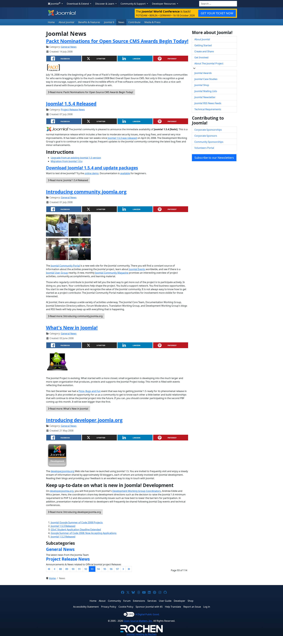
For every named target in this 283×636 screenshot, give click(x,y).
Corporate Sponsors (205, 135)
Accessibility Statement (86, 606)
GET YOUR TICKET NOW (217, 13)
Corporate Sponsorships (208, 129)
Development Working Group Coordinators (136, 491)
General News (68, 46)
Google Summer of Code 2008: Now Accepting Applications (83, 533)
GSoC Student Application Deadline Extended (76, 529)
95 (104, 569)
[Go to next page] (123, 569)
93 (92, 569)
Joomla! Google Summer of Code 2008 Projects (77, 522)
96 (111, 569)
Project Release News (73, 109)
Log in (206, 606)
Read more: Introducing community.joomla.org (76, 316)
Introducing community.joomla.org (86, 191)
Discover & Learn (105, 3)
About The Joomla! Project (208, 63)
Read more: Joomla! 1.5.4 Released (68, 180)
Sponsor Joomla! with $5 (149, 606)
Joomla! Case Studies (205, 79)
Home (51, 22)
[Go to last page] (129, 569)
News (121, 22)
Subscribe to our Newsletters (214, 158)
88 (60, 569)
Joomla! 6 (109, 22)
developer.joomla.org (62, 471)
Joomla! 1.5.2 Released (63, 536)
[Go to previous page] (54, 569)
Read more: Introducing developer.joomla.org (75, 512)
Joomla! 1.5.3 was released (122, 138)
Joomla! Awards (203, 73)
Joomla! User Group (57, 272)
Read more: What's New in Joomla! (68, 408)
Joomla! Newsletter (204, 97)
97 (117, 569)
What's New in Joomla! (72, 327)
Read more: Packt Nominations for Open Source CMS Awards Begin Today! (91, 92)
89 (66, 569)
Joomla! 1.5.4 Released (71, 103)
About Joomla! (66, 22)
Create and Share (204, 51)
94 (98, 569)
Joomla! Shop (201, 85)
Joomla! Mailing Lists (205, 91)
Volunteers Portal (204, 147)
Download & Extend (78, 3)
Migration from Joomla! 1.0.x (66, 161)
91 (79, 569)
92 (85, 569)
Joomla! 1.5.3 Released (63, 526)
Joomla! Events (137, 269)
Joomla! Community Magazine (111, 272)
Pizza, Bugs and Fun (90, 391)
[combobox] (218, 3)
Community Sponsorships (208, 141)
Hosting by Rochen (142, 634)
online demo (92, 173)
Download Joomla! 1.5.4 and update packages (92, 168)
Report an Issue (192, 606)
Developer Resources (164, 3)
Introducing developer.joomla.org (84, 420)
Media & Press (152, 22)
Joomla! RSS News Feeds (207, 103)
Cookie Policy (126, 606)
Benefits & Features (89, 22)
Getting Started (203, 45)
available (125, 173)
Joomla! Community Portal (65, 265)
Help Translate (173, 606)
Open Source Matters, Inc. (138, 620)
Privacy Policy (108, 606)
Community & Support (133, 3)
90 (73, 569)
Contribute (134, 22)
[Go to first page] (49, 569)
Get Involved (201, 57)
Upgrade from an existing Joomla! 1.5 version (76, 157)
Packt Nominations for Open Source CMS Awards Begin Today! (117, 41)
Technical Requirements (207, 109)
